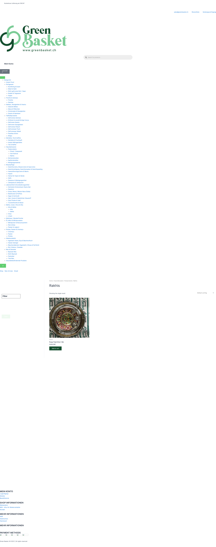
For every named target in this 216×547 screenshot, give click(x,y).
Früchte (10, 100)
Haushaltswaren (11, 147)
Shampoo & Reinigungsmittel (17, 180)
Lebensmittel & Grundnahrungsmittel (17, 185)
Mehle (12, 211)
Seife (9, 178)
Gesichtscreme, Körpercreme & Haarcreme (21, 167)
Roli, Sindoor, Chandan (15, 247)
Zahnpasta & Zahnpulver (16, 182)
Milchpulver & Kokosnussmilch (17, 222)
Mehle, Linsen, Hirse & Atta (14, 205)
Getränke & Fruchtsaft (15, 140)
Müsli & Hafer (12, 89)
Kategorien (7, 80)
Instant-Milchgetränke (15, 142)
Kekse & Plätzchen (14, 109)
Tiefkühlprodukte (11, 115)
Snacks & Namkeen (14, 113)
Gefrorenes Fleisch (14, 127)
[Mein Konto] (2, 65)
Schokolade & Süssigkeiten (16, 111)
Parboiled (11, 256)
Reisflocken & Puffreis (15, 194)
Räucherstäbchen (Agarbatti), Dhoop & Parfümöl (23, 245)
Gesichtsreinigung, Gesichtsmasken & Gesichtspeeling (25, 169)
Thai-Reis (11, 258)
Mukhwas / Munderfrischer (14, 218)
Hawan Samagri (13, 243)
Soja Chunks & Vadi (14, 200)
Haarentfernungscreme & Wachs (18, 171)
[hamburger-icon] (2, 77)
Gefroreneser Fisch (14, 129)
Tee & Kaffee (12, 144)
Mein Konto (8, 64)
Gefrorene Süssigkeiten (15, 124)
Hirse (9, 214)
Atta (11, 209)
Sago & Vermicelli (13, 196)
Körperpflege (10, 165)
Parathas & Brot (13, 133)
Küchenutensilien (13, 158)
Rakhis (12, 156)
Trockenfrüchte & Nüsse (15, 202)
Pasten (10, 234)
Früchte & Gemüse (12, 98)
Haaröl (10, 174)
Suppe (10, 95)
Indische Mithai (13, 107)
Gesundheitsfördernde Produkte (16, 260)
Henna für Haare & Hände (16, 176)
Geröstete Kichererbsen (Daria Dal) (19, 187)
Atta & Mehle (12, 207)
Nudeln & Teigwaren (14, 93)
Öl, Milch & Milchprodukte (14, 220)
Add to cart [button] (55, 348)
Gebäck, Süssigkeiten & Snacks (16, 104)
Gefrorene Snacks (13, 122)
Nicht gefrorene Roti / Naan (17, 91)
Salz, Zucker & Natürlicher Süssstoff (19, 198)
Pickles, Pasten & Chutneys (14, 229)
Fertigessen (9, 84)
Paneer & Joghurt (13, 227)
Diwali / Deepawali (16, 151)
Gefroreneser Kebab (14, 131)
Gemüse (10, 102)
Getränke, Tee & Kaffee (13, 138)
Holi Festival (14, 153)
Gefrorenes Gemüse (14, 118)
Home (51, 281)
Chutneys (11, 231)
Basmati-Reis (12, 252)
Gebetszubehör (11, 238)
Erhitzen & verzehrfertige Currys (18, 120)
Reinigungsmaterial (14, 162)
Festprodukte (12, 149)
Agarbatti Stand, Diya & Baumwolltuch (20, 240)
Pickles (10, 236)
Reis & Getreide (11, 249)
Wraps (10, 136)
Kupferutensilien (13, 160)
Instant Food (10, 82)
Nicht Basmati (12, 254)
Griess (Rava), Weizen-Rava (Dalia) (19, 191)
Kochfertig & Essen (14, 87)
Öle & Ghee (11, 225)
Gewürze (11, 189)
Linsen (10, 216)
